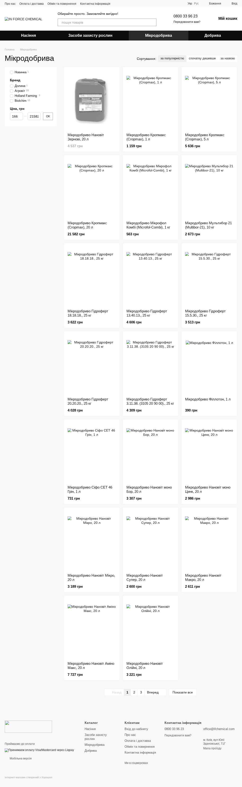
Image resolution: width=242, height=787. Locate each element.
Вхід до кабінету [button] (136, 729)
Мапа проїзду (212, 748)
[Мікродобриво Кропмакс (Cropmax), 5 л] (209, 99)
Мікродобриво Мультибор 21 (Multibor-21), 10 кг (208, 225)
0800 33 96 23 (185, 16)
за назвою (227, 58)
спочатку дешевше (202, 58)
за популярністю (172, 58)
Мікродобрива (158, 35)
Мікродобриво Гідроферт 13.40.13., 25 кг (146, 313)
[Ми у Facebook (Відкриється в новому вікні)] (117, 3)
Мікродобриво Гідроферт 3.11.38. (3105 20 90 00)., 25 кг (150, 401)
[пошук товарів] (152, 22)
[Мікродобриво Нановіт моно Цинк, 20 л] (209, 452)
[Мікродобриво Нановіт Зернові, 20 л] (92, 99)
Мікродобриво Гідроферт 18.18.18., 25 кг (88, 313)
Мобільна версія (20, 758)
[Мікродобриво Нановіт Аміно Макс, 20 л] (92, 628)
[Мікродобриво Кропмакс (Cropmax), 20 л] (92, 188)
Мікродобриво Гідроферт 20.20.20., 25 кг (88, 401)
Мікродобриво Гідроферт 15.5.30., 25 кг (205, 313)
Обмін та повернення (62, 3)
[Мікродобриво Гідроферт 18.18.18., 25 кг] (92, 276)
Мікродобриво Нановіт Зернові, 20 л (86, 137)
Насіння (28, 35)
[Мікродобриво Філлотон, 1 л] (209, 364)
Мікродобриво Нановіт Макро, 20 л (203, 577)
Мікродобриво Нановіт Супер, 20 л (144, 577)
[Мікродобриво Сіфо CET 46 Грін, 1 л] (92, 452)
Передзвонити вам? (186, 22)
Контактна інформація (95, 3)
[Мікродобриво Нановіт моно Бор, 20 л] (150, 452)
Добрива (212, 35)
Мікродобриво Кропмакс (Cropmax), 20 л (87, 225)
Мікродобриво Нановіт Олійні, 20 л (144, 665)
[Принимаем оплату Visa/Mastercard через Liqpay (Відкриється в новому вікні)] (39, 750)
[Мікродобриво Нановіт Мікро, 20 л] (92, 540)
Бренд (15, 80)
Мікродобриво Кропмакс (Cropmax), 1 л (146, 137)
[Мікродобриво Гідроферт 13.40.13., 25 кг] (150, 276)
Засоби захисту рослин (90, 35)
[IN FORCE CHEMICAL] (28, 726)
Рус (196, 3)
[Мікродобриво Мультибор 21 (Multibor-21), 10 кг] (209, 188)
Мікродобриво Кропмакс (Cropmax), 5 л (205, 137)
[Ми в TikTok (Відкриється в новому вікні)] (128, 3)
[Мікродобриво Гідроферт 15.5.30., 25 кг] (209, 276)
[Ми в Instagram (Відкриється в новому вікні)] (123, 3)
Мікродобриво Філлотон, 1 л (208, 399)
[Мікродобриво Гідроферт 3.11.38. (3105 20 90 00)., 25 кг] (150, 364)
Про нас (10, 3)
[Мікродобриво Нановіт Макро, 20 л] (209, 540)
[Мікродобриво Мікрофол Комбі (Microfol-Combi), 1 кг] (150, 188)
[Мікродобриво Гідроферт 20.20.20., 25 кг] (92, 364)
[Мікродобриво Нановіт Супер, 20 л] (150, 540)
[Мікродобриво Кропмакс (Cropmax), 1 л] (150, 99)
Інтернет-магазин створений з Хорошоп (28, 777)
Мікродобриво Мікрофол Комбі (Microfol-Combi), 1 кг (148, 225)
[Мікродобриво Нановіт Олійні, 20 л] (150, 628)
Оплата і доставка (31, 3)
